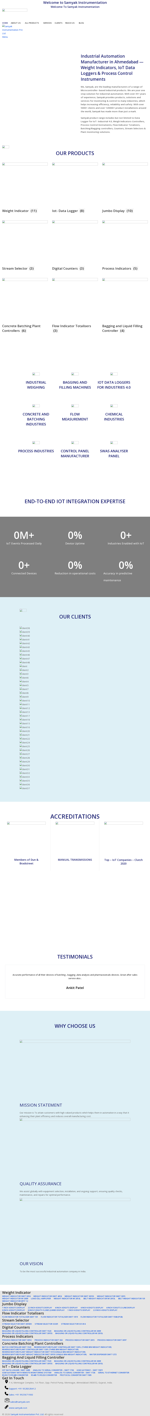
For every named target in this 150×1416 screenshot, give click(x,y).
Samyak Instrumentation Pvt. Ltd (27, 1414)
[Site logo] (14, 14)
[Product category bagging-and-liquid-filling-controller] (75, 249)
